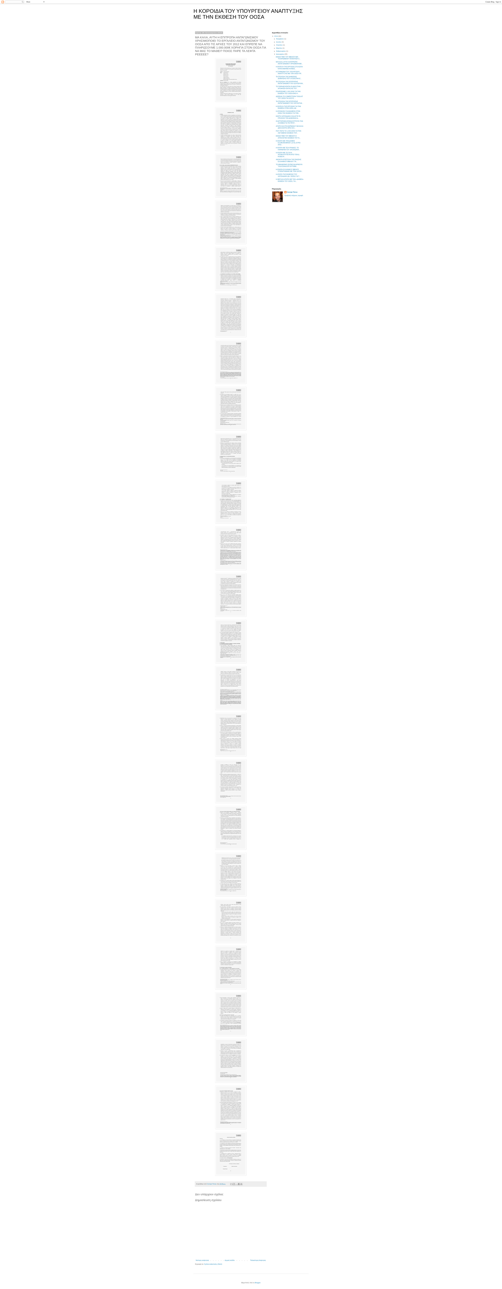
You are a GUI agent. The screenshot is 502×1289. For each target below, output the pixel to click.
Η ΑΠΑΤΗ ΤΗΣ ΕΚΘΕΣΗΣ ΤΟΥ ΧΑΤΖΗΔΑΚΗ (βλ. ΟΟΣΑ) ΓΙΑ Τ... (288, 175)
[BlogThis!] (234, 1184)
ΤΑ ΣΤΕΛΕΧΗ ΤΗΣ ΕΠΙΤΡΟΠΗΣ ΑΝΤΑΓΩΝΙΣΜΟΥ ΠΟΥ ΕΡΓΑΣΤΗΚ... (289, 102)
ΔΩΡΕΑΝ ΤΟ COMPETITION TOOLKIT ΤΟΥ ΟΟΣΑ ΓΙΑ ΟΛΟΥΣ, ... (289, 97)
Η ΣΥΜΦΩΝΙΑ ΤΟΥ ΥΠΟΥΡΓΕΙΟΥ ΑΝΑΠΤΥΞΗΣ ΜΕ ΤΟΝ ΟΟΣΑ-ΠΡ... (289, 72)
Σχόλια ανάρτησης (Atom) (213, 1264)
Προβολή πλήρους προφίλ (293, 195)
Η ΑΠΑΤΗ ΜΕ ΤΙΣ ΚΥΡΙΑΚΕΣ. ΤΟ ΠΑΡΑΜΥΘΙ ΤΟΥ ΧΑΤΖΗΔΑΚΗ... (288, 149)
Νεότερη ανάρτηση (202, 1260)
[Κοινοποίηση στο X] (236, 1184)
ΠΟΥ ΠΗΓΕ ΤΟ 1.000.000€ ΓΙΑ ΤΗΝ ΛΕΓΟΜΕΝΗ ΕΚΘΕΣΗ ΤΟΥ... (288, 132)
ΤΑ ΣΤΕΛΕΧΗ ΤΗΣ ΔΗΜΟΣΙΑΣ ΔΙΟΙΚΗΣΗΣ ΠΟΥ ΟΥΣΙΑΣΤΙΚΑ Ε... (289, 77)
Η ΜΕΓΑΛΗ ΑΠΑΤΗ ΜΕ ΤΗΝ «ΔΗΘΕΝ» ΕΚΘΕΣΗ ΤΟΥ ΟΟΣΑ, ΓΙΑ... (290, 180)
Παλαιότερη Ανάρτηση (258, 1260)
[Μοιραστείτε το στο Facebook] (239, 1184)
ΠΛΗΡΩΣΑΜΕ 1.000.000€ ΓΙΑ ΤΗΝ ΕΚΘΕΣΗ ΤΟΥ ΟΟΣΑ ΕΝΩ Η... (288, 92)
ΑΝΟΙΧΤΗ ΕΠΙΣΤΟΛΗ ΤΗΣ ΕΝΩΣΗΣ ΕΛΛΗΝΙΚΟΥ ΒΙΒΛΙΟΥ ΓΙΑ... (288, 160)
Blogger (257, 1283)
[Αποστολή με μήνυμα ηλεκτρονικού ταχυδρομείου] (231, 1184)
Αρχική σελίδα (230, 1260)
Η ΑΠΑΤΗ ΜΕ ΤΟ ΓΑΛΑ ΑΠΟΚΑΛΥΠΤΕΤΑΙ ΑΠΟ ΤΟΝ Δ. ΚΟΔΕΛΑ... (288, 154)
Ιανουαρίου (280, 54)
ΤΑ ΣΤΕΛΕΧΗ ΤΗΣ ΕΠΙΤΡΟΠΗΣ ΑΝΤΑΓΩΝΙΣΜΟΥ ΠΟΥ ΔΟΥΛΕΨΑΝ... (290, 82)
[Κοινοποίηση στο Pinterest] (241, 1184)
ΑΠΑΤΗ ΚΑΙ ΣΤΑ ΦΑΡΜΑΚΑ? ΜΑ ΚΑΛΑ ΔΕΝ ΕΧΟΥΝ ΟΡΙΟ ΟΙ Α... (289, 127)
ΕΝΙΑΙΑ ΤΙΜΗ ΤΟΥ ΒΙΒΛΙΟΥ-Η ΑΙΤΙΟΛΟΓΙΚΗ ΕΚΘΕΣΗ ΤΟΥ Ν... (288, 137)
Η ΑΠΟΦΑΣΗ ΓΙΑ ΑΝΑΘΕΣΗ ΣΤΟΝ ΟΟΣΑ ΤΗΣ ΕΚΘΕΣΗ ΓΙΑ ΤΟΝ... (288, 112)
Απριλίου (279, 45)
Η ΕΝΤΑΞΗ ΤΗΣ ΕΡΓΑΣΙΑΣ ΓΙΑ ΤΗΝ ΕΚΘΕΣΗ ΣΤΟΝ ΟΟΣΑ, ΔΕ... (288, 107)
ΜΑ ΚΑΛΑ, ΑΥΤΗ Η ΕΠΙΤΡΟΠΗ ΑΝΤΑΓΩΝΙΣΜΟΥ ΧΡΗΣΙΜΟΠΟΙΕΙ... (289, 63)
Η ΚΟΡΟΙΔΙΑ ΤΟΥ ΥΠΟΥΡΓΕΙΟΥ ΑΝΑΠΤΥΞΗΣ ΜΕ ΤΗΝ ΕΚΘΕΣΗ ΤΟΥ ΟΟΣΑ (248, 14)
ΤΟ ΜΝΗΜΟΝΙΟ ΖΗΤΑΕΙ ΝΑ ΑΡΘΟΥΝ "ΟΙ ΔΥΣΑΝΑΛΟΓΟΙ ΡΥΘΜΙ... (289, 165)
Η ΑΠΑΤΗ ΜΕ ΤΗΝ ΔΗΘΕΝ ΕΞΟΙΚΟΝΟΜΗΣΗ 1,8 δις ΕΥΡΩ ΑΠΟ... (288, 143)
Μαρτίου (279, 48)
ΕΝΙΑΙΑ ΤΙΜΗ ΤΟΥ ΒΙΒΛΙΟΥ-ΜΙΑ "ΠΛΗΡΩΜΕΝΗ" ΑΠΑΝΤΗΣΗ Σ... (288, 58)
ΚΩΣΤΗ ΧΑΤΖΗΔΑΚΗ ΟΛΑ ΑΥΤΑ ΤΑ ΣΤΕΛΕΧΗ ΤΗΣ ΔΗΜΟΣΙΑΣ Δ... (288, 117)
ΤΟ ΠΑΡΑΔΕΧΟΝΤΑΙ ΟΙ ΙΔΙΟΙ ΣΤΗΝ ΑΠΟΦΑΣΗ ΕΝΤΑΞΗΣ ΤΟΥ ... (288, 87)
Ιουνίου (279, 42)
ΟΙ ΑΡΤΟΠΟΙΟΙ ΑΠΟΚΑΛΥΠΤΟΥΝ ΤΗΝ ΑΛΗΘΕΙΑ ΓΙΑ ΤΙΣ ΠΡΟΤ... (289, 122)
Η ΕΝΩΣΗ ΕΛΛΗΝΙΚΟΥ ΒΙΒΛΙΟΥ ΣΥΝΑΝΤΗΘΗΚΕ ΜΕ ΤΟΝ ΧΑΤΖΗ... (289, 170)
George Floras (292, 192)
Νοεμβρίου (280, 39)
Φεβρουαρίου (281, 51)
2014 (276, 36)
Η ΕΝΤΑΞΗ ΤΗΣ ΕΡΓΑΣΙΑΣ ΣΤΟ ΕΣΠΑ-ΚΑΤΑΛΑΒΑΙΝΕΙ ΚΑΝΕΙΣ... (289, 67)
